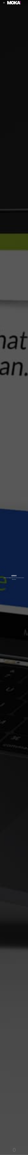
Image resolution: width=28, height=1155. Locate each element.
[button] (4, 3)
